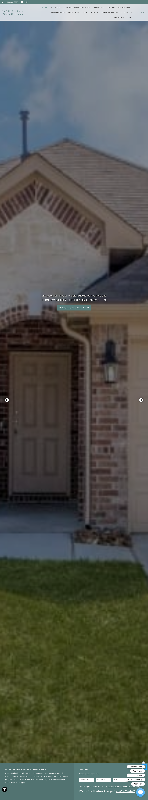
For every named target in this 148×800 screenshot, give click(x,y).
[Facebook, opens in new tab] (22, 2)
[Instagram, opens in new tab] (26, 2)
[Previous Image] (7, 400)
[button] (141, 12)
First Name (85, 779)
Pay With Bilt (120, 17)
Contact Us (127, 12)
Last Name (101, 779)
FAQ (130, 17)
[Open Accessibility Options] (5, 789)
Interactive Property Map (78, 7)
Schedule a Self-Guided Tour (75, 308)
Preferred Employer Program (65, 12)
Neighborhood (125, 7)
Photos (111, 7)
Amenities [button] (98, 7)
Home (44, 7)
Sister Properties (109, 12)
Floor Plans (57, 7)
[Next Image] (141, 400)
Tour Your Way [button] (90, 12)
